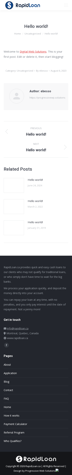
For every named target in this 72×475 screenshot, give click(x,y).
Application (10, 373)
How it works (11, 415)
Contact (8, 390)
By (42, 70)
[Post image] (14, 185)
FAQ (6, 398)
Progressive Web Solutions (40, 470)
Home (7, 407)
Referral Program (14, 432)
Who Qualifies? (12, 441)
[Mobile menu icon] (66, 5)
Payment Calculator (15, 424)
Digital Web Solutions (33, 51)
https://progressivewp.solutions (47, 97)
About (7, 364)
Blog (6, 381)
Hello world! (35, 180)
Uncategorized (25, 70)
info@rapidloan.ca (17, 328)
